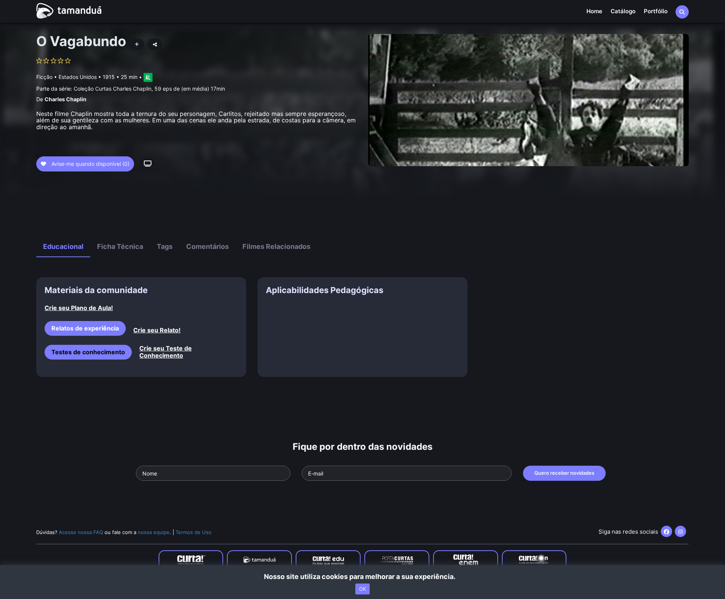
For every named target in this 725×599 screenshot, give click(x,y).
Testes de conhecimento (88, 352)
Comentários (207, 246)
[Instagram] (680, 531)
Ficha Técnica (120, 246)
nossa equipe (154, 532)
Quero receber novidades (564, 473)
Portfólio (656, 11)
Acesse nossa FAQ (81, 532)
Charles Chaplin (65, 99)
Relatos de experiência (85, 328)
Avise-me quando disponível (90, 164)
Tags (165, 246)
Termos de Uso (193, 532)
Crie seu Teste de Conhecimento (165, 352)
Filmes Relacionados (276, 246)
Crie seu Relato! (156, 330)
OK (362, 589)
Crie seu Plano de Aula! (79, 308)
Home (594, 11)
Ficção (44, 77)
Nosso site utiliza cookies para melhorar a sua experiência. (362, 576)
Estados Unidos (78, 77)
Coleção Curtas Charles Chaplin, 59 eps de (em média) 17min (149, 88)
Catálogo (623, 11)
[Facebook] (666, 531)
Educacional (63, 246)
